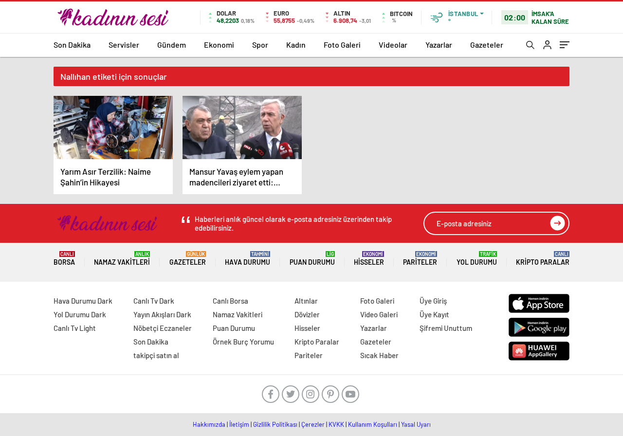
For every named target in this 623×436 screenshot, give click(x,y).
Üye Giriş (433, 300)
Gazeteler (486, 44)
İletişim (239, 424)
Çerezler (313, 424)
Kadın (296, 44)
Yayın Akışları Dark (162, 314)
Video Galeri (379, 314)
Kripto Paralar (542, 258)
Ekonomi (219, 44)
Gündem (171, 44)
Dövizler (307, 314)
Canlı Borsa (230, 300)
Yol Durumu (477, 258)
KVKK (336, 424)
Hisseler (369, 258)
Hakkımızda (209, 424)
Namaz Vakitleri (122, 258)
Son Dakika (72, 44)
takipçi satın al (156, 355)
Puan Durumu (312, 258)
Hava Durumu (247, 258)
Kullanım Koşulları (372, 424)
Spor (260, 44)
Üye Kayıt (434, 314)
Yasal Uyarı (416, 424)
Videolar (393, 44)
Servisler (124, 44)
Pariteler (420, 258)
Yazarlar (438, 44)
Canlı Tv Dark (153, 300)
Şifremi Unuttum (446, 328)
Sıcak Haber (379, 355)
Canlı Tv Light (75, 328)
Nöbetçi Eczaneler (162, 328)
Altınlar (306, 300)
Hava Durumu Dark (83, 300)
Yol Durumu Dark (80, 314)
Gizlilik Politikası (275, 424)
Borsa (64, 258)
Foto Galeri (342, 44)
